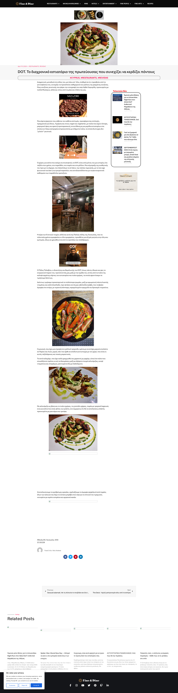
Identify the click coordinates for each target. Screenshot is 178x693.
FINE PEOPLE (124, 4)
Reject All (24, 685)
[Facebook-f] (70, 685)
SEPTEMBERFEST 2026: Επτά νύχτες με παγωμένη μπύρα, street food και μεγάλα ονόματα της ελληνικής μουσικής (131, 155)
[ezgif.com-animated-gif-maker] (73, 105)
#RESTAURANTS (89, 78)
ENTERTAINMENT (109, 4)
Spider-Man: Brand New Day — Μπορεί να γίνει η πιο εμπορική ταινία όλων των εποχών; (55, 656)
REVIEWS (43, 66)
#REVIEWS (103, 78)
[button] (65, 557)
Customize (12, 685)
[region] (24, 679)
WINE (86, 4)
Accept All (36, 685)
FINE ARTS (138, 4)
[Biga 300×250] (73, 147)
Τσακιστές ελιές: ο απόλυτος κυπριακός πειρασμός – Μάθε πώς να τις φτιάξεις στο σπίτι (154, 656)
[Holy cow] (89, 15)
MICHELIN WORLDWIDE (71, 4)
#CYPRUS (75, 78)
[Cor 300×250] (73, 255)
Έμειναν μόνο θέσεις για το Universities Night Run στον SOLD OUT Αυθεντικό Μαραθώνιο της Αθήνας (131, 102)
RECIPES (150, 4)
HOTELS (94, 4)
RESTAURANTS (52, 4)
